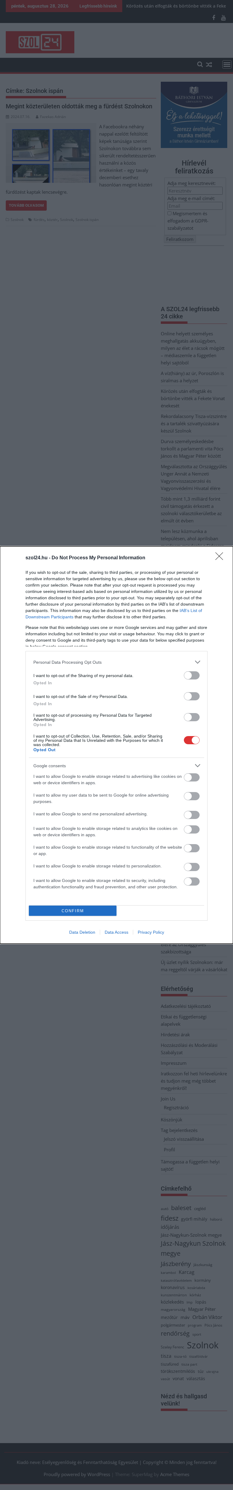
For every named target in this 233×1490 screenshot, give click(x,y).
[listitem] (116, 662)
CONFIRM (73, 911)
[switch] (192, 675)
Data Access (116, 932)
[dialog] (116, 745)
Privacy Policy (151, 932)
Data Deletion (82, 932)
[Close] (221, 558)
